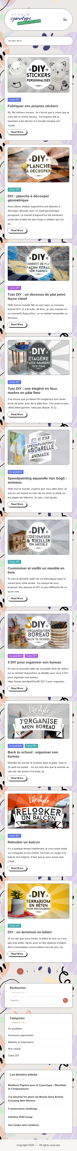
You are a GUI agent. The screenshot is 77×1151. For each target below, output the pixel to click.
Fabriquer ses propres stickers (33, 106)
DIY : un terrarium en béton (30, 932)
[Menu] (65, 19)
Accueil (11, 41)
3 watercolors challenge (22, 1108)
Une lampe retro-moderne (23, 1125)
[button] (57, 971)
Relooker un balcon (24, 842)
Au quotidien (15, 471)
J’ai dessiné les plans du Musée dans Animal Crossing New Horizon (35, 1099)
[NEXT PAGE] (57, 971)
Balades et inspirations (21, 1042)
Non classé (14, 1048)
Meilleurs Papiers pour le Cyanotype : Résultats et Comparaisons (37, 1087)
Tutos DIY (14, 99)
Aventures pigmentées (20, 1035)
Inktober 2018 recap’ (20, 1117)
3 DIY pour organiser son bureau (34, 662)
